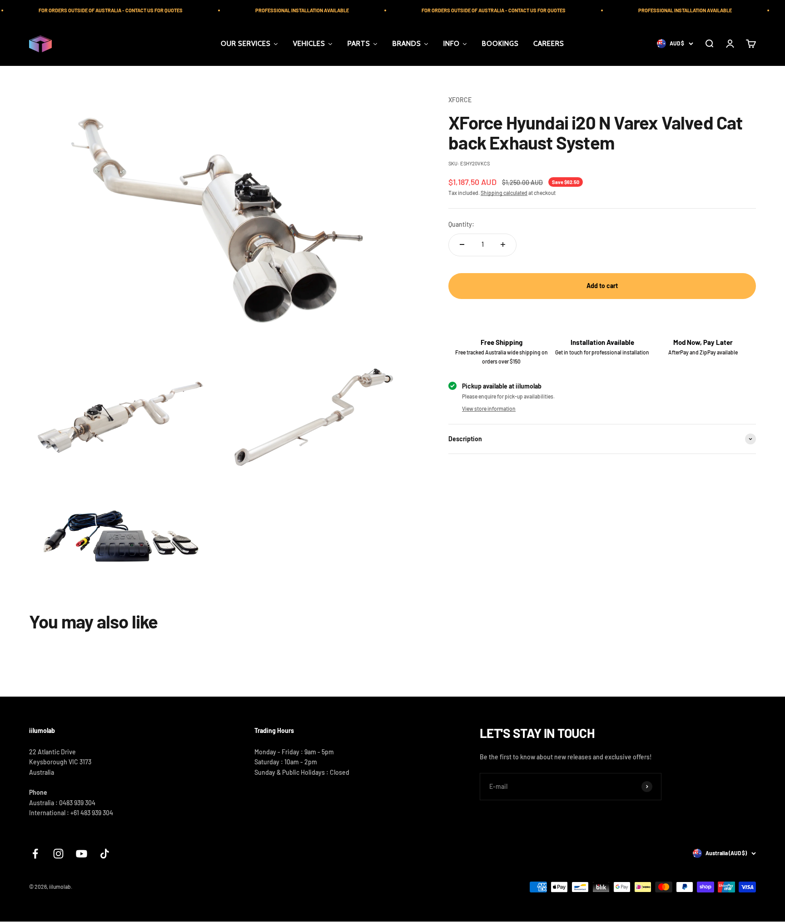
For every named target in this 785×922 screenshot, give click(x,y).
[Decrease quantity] (462, 244)
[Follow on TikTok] (105, 853)
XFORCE (460, 100)
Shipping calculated (504, 192)
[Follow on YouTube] (81, 853)
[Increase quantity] (503, 244)
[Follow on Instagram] (58, 853)
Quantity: (461, 224)
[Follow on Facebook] (35, 853)
